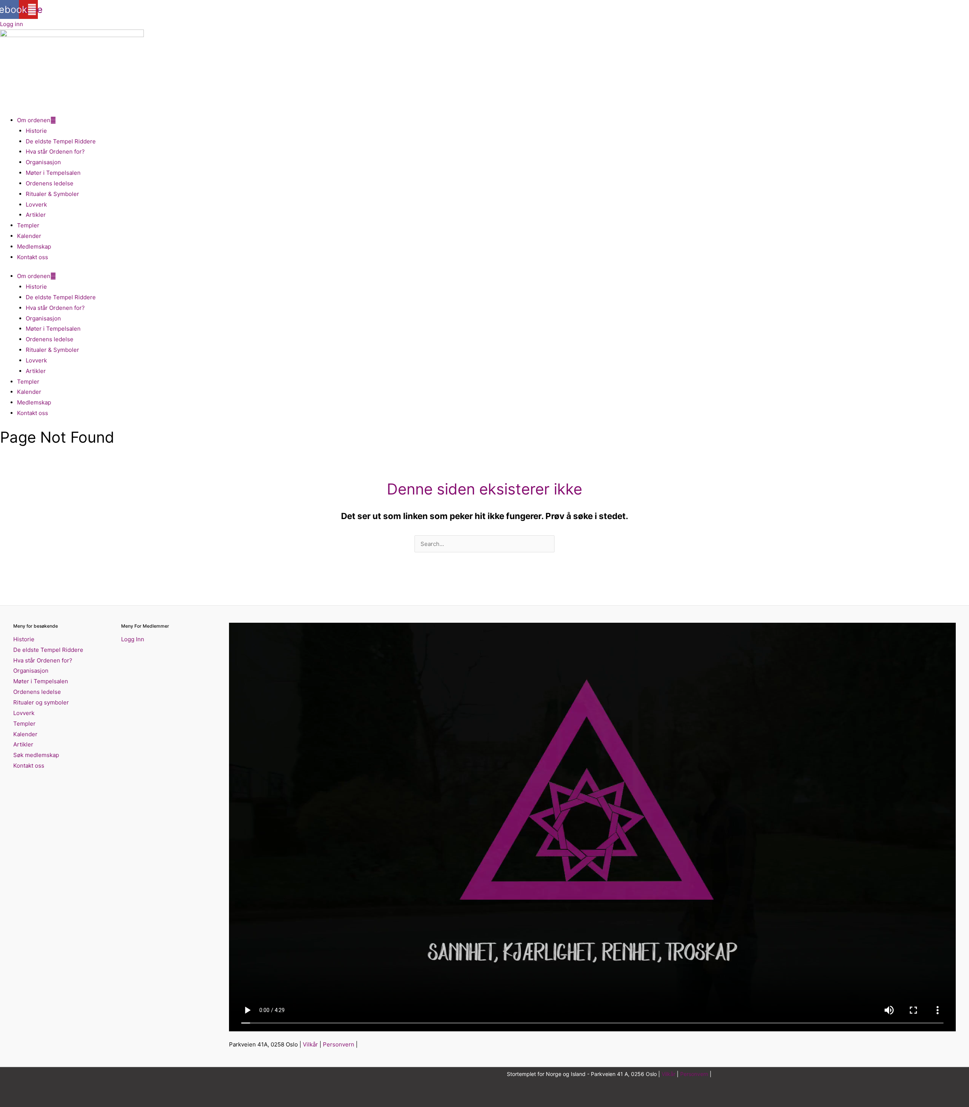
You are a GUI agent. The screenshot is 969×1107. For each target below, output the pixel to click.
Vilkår (310, 1044)
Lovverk (36, 204)
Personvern (338, 1044)
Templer (28, 225)
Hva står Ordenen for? (55, 151)
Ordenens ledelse (49, 183)
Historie (36, 130)
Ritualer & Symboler (52, 193)
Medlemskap (34, 246)
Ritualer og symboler (41, 702)
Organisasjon (43, 162)
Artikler (36, 214)
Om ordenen (33, 120)
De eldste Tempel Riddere (61, 141)
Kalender (29, 235)
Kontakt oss (32, 257)
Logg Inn (132, 639)
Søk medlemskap (36, 755)
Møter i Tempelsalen (53, 172)
